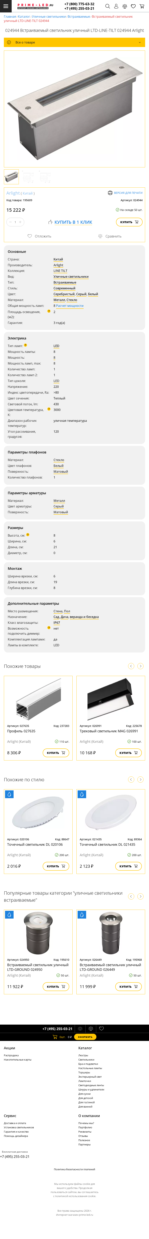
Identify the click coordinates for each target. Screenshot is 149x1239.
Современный (64, 288)
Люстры (83, 1055)
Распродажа (11, 1055)
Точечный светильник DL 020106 (35, 844)
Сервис (10, 1115)
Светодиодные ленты (91, 1085)
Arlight (13, 193)
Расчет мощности (70, 306)
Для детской (85, 1098)
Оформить (85, 1036)
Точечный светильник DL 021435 (107, 844)
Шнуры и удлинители (91, 1089)
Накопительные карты (17, 1059)
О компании (89, 1115)
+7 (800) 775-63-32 (79, 4)
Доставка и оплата (15, 1123)
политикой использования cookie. (75, 1196)
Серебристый (64, 294)
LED (56, 346)
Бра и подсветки (88, 1064)
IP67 (57, 622)
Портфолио (85, 1127)
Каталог (24, 16)
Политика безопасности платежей (74, 1169)
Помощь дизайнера (16, 1136)
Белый (93, 294)
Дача (64, 617)
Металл (59, 300)
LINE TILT (60, 271)
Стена (58, 611)
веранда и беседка (84, 617)
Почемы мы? (86, 1123)
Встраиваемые (79, 16)
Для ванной (85, 1106)
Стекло (72, 300)
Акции (9, 1048)
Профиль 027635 (21, 731)
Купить (126, 222)
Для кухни (84, 1093)
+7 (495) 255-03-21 (79, 8)
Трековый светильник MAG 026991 (109, 731)
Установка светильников (19, 1127)
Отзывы (83, 1136)
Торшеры (84, 1072)
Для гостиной (86, 1102)
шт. (63, 1037)
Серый (81, 294)
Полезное (84, 1140)
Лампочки (84, 1081)
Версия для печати (128, 193)
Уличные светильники (49, 16)
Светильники (86, 1059)
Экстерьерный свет (90, 1076)
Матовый (61, 471)
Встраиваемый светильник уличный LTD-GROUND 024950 (37, 967)
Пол (67, 611)
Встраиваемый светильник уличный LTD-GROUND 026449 (110, 967)
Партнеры (84, 1144)
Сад (56, 617)
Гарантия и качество (16, 1131)
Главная (10, 16)
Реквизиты (84, 1131)
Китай (28, 193)
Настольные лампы (90, 1068)
